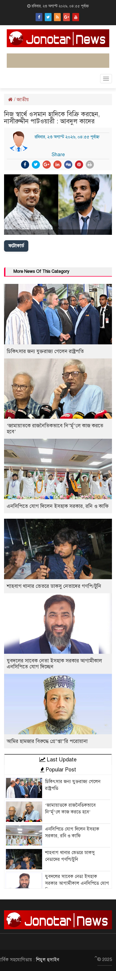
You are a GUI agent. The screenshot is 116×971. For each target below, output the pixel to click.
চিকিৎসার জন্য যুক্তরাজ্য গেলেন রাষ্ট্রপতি (45, 351)
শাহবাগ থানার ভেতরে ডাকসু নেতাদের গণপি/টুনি (54, 586)
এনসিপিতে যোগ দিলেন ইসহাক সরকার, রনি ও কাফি (58, 506)
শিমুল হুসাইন (47, 960)
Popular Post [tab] (60, 769)
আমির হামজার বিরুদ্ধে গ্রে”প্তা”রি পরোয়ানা (47, 741)
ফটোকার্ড (16, 246)
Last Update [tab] (61, 759)
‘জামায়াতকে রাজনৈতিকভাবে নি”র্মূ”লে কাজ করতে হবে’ (55, 428)
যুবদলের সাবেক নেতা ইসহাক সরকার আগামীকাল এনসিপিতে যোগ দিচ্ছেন (54, 664)
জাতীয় (23, 99)
